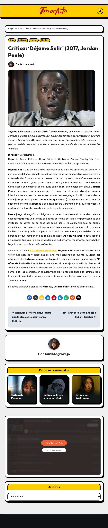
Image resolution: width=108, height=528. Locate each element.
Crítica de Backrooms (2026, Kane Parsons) (83, 399)
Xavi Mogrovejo (27, 64)
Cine (12, 40)
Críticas (22, 40)
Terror (33, 40)
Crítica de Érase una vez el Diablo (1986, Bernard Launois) (53, 399)
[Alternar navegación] (7, 11)
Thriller (45, 40)
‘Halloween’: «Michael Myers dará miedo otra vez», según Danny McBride (31, 317)
